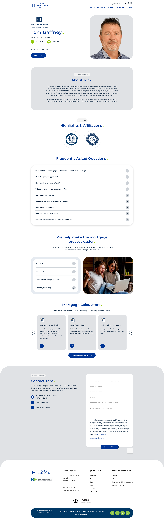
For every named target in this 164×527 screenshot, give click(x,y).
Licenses (72, 512)
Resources (119, 7)
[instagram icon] (128, 513)
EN (128, 3)
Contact (129, 7)
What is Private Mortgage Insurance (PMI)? (52, 201)
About (91, 7)
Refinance (115, 479)
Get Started (117, 3)
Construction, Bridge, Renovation (122, 482)
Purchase (115, 476)
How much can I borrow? (45, 195)
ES (131, 3)
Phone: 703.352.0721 (69, 487)
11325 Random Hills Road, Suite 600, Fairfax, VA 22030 (71, 478)
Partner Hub (94, 488)
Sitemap (101, 512)
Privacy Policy (64, 512)
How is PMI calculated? (44, 207)
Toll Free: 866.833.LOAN (71, 491)
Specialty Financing (118, 485)
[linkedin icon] (122, 513)
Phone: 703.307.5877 (42, 402)
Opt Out (94, 512)
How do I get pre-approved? (46, 177)
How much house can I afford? (47, 183)
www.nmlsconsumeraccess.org (44, 515)
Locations (110, 7)
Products (100, 7)
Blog (91, 482)
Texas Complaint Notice (83, 512)
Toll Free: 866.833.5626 (43, 407)
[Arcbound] (83, 514)
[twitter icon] (117, 513)
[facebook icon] (112, 513)
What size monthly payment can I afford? (51, 189)
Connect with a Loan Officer (82, 355)
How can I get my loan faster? (47, 214)
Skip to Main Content (1, 2)
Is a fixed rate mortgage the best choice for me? (54, 220)
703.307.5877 (39, 41)
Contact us (93, 491)
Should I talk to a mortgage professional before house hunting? (60, 171)
